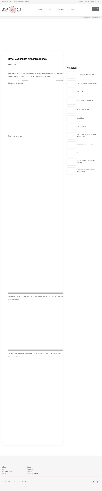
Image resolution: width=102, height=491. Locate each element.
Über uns (73, 9)
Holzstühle (59, 80)
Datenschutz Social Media (32, 474)
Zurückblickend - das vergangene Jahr (87, 74)
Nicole (14, 64)
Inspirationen (61, 9)
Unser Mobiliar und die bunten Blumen (87, 83)
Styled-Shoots (80, 118)
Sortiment (39, 9)
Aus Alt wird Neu (81, 126)
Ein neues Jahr (81, 152)
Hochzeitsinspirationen (7, 471)
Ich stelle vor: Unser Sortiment (85, 144)
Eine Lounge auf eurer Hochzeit (85, 100)
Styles (50, 9)
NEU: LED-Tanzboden (83, 91)
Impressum (29, 471)
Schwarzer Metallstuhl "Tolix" (85, 109)
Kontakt (96, 8)
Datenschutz (30, 469)
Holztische (25, 80)
